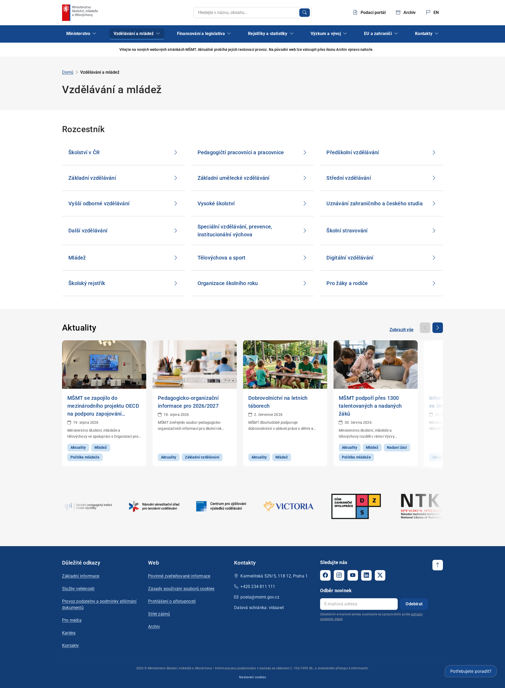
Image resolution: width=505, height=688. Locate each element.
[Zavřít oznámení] (439, 49)
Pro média (72, 620)
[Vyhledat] (304, 12)
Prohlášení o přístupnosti (172, 601)
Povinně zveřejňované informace (179, 576)
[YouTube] (352, 575)
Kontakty (70, 645)
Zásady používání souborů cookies (181, 588)
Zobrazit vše (401, 329)
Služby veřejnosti (78, 588)
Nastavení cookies (252, 677)
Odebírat (414, 603)
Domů (67, 72)
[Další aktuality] (437, 327)
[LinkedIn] (366, 575)
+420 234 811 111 (257, 586)
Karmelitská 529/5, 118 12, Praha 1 (274, 576)
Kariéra (68, 632)
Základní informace (80, 576)
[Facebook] (325, 575)
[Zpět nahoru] (437, 565)
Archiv (154, 626)
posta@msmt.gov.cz (259, 597)
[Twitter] (380, 575)
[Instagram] (339, 575)
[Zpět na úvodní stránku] (80, 12)
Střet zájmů (159, 613)
